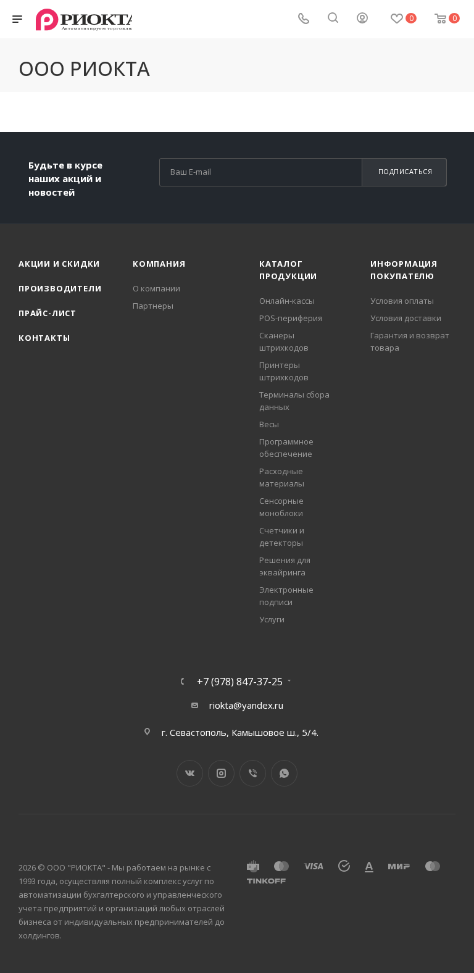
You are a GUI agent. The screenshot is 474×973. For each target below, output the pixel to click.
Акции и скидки (59, 263)
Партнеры (153, 305)
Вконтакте (190, 773)
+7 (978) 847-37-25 (240, 682)
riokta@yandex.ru (246, 705)
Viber (252, 773)
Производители (60, 288)
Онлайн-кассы (287, 300)
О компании (156, 288)
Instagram (221, 773)
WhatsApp (284, 773)
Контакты (44, 337)
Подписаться (405, 171)
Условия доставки (405, 318)
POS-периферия (290, 318)
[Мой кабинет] (362, 19)
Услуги (272, 619)
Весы (269, 424)
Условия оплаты (402, 300)
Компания (159, 263)
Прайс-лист (48, 313)
